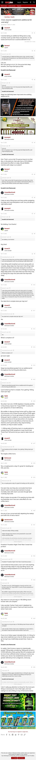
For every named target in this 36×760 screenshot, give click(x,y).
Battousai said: (5, 480)
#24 (34, 618)
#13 (34, 347)
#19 (34, 477)
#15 (34, 379)
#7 (34, 213)
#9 (34, 253)
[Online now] (3, 47)
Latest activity (11, 6)
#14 (34, 365)
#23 (34, 580)
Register (19, 6)
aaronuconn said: (6, 559)
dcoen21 (5, 24)
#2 (34, 50)
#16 (34, 401)
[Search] (34, 2)
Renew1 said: (5, 83)
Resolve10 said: (5, 528)
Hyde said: (4, 583)
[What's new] (30, 2)
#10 (34, 284)
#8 (34, 233)
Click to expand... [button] (18, 541)
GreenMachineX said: (7, 257)
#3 (34, 79)
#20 (34, 510)
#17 (34, 443)
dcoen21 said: (5, 54)
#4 (34, 142)
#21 (34, 524)
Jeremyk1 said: (5, 177)
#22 (34, 556)
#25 (34, 667)
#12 (34, 329)
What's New (4, 6)
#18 (34, 463)
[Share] (32, 33)
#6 (34, 197)
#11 (34, 310)
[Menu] (2, 2)
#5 (34, 174)
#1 (34, 33)
